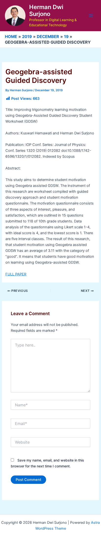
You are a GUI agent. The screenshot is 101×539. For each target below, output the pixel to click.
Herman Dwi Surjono (46, 10)
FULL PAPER (15, 274)
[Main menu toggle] (91, 16)
